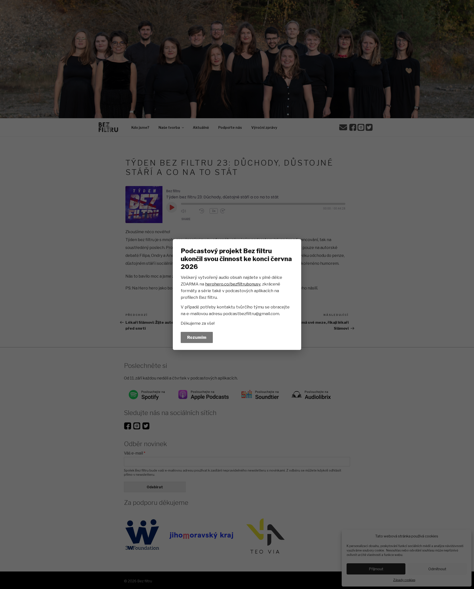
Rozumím (196, 337)
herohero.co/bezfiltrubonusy (232, 284)
